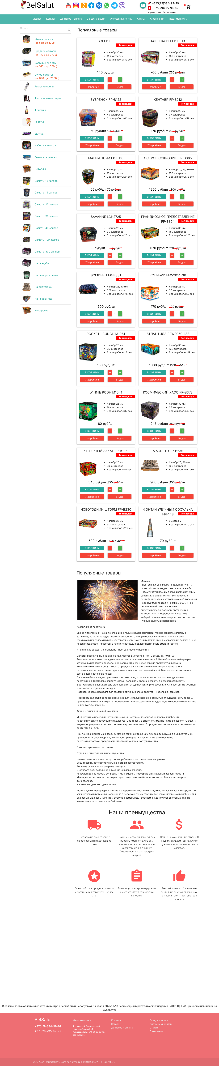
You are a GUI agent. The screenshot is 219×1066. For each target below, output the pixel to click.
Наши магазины (178, 18)
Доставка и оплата (71, 18)
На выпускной (43, 286)
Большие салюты (45, 64)
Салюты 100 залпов (46, 239)
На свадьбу (41, 263)
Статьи (141, 18)
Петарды (40, 169)
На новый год (43, 298)
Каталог (50, 18)
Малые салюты (45, 41)
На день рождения (46, 275)
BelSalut (40, 5)
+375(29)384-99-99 (165, 3)
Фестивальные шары (47, 98)
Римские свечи (44, 86)
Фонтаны (40, 110)
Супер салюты (46, 76)
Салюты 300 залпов (47, 251)
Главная (36, 18)
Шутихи (39, 133)
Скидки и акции (96, 18)
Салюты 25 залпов (46, 204)
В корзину (92, 79)
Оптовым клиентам (121, 18)
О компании (157, 18)
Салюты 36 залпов (46, 216)
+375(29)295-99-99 (165, 8)
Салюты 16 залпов (46, 180)
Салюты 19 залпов (46, 192)
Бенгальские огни (45, 157)
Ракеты (39, 121)
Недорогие (41, 310)
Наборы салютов (45, 145)
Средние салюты (45, 52)
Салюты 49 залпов (46, 228)
